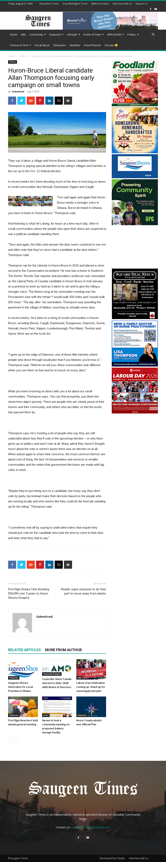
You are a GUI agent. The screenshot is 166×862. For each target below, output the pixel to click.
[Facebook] (150, 9)
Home (13, 34)
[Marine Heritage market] (135, 152)
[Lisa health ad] (135, 365)
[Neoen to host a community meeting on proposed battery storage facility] (57, 706)
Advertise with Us (122, 3)
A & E (45, 715)
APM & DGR (114, 34)
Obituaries (59, 45)
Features (13, 677)
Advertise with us (138, 858)
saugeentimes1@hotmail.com (90, 827)
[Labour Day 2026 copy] (135, 412)
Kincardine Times (49, 3)
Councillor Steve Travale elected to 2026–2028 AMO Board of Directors (56, 683)
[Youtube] (155, 9)
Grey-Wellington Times (74, 3)
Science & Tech (19, 45)
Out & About (42, 45)
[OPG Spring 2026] (135, 224)
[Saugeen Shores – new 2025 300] (135, 177)
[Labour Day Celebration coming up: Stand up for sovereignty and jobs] (91, 669)
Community (36, 34)
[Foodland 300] (135, 105)
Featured (55, 34)
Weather (75, 45)
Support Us (141, 3)
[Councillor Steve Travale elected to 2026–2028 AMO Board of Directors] (57, 667)
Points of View (92, 34)
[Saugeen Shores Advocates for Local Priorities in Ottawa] (23, 669)
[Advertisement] (135, 247)
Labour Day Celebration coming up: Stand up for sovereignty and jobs (90, 686)
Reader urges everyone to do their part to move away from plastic (83, 591)
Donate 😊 (111, 45)
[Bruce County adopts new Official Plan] (91, 706)
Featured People (51, 674)
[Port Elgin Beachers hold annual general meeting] (23, 706)
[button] (153, 34)
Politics (131, 34)
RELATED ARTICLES (24, 650)
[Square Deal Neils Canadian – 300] (135, 318)
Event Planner (92, 45)
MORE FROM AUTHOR (63, 650)
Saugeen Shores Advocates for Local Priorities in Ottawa (20, 686)
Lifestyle (72, 34)
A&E (23, 34)
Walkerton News (100, 3)
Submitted (18, 91)
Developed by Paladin (112, 858)
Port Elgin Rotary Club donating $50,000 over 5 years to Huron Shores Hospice (28, 593)
